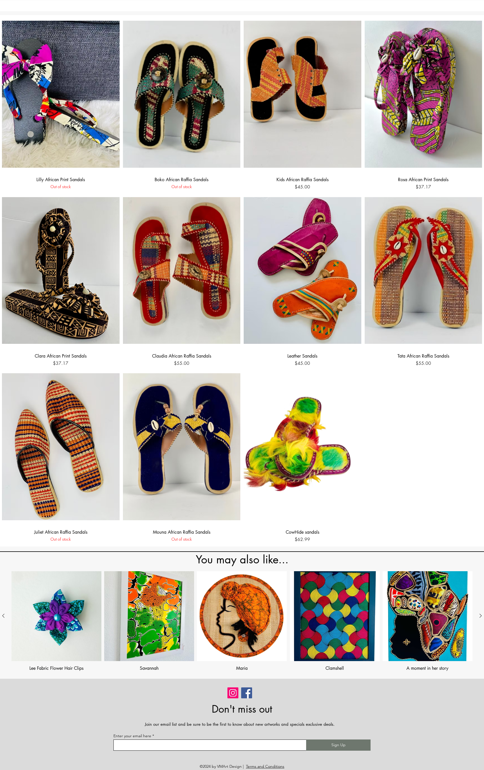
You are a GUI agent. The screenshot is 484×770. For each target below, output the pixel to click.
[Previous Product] (3, 615)
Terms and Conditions (265, 766)
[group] (242, 621)
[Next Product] (480, 615)
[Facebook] (246, 692)
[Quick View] (61, 94)
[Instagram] (232, 692)
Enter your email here (132, 736)
